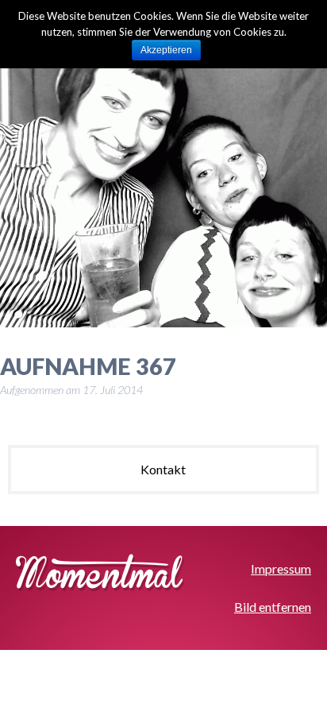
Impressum (281, 568)
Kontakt (163, 469)
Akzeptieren (166, 50)
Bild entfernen (272, 606)
